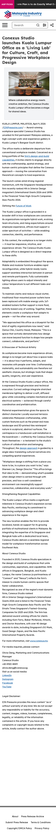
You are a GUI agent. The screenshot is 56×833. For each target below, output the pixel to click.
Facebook (7, 683)
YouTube (6, 686)
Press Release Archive (32, 816)
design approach (29, 448)
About (15, 816)
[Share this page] (52, 25)
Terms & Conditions (41, 822)
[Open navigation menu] (5, 25)
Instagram (7, 679)
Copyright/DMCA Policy (19, 828)
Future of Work (23, 205)
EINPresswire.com (12, 127)
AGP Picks (7, 4)
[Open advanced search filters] (44, 25)
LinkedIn (7, 675)
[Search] (38, 25)
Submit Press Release (17, 822)
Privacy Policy (42, 828)
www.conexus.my (39, 640)
